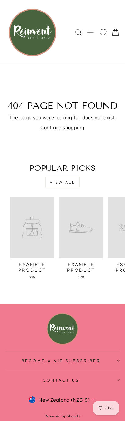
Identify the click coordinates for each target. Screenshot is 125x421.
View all (62, 182)
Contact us (61, 380)
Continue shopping (62, 127)
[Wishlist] (103, 32)
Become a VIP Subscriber (61, 360)
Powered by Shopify (62, 415)
